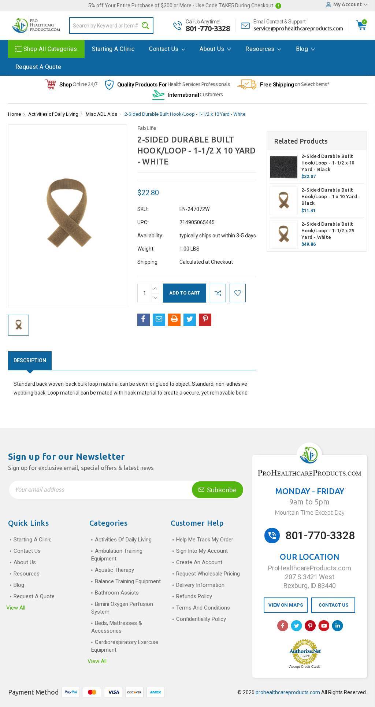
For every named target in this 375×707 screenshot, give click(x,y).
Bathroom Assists (117, 592)
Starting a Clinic (113, 48)
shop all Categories (50, 48)
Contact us (164, 48)
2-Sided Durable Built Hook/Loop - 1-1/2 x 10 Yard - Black (327, 162)
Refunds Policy (194, 596)
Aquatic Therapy (114, 570)
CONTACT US (333, 605)
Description (30, 360)
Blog (303, 48)
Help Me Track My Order (204, 539)
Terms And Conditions (203, 607)
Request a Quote (38, 66)
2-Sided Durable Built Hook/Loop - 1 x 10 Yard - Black (330, 196)
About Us (213, 48)
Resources (260, 48)
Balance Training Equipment (128, 581)
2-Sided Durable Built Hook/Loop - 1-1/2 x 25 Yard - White (327, 230)
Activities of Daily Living (53, 114)
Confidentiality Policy (201, 619)
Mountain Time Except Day (310, 512)
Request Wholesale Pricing (208, 573)
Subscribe (221, 490)
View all (15, 607)
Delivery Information (200, 585)
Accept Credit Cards (304, 667)
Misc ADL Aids (101, 114)
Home (14, 114)
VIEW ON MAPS (285, 605)
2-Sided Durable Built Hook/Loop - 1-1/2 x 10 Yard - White (185, 114)
